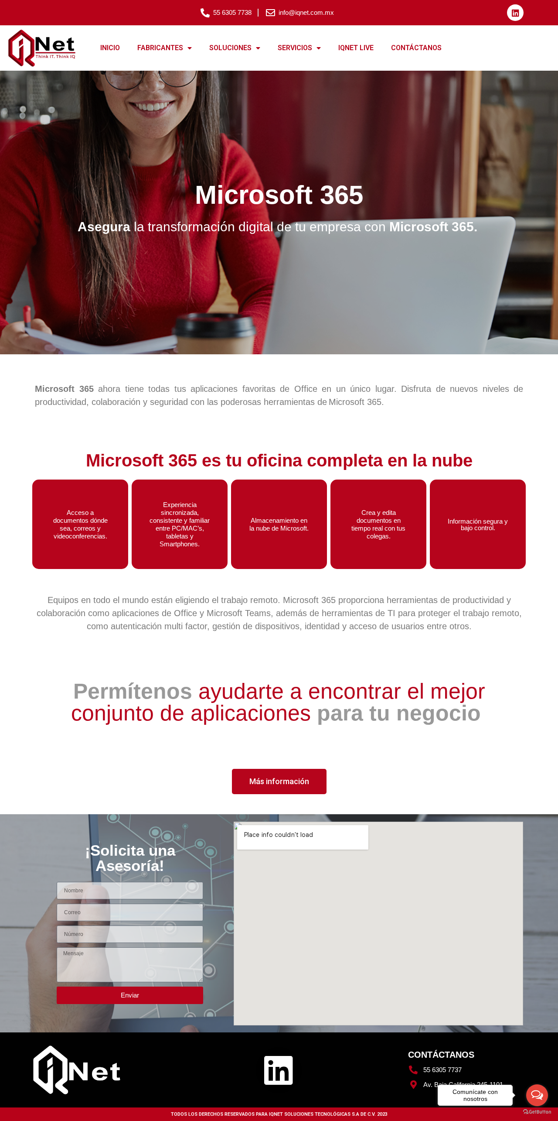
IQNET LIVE (356, 48)
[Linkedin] (515, 12)
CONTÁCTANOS (416, 48)
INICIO (110, 48)
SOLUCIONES (230, 48)
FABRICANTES (160, 48)
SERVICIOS (295, 48)
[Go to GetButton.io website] (537, 1112)
